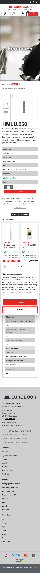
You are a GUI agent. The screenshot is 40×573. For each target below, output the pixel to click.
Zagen (4, 530)
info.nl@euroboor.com (15, 406)
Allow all (20, 302)
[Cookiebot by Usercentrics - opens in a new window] (29, 261)
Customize (19, 309)
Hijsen (4, 534)
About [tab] (33, 267)
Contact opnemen (21, 214)
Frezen (4, 523)
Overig (4, 538)
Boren (4, 519)
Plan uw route (10, 419)
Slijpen (4, 527)
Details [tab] (20, 267)
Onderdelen (6, 541)
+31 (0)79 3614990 (16, 403)
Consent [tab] (7, 267)
